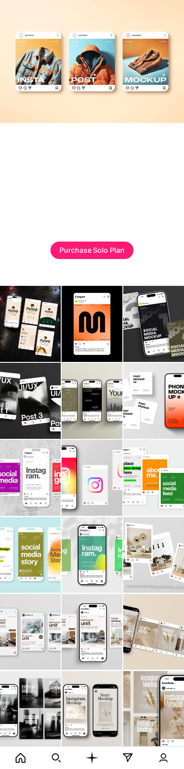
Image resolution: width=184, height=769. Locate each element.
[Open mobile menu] (92, 758)
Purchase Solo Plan (92, 250)
